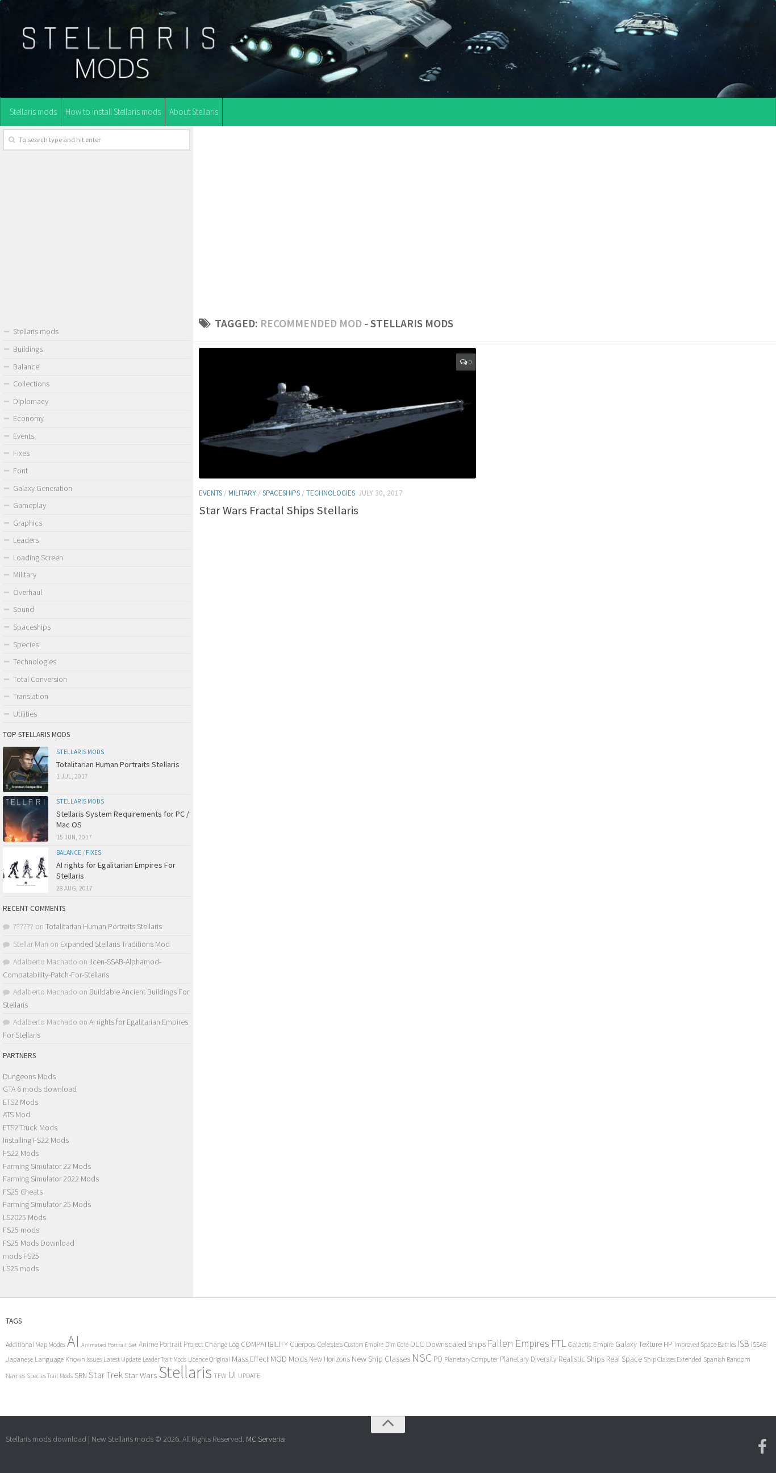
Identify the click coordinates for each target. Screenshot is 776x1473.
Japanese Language (35, 1359)
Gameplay (29, 505)
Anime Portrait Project (171, 1344)
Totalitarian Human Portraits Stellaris (118, 764)
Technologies (330, 493)
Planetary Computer (471, 1359)
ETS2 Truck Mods (30, 1127)
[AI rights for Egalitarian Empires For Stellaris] (25, 870)
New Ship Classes (381, 1358)
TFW (220, 1375)
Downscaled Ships (456, 1344)
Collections (31, 383)
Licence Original (209, 1359)
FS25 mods (21, 1230)
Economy (28, 418)
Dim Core (396, 1345)
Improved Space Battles (705, 1344)
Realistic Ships (581, 1359)
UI (232, 1375)
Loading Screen (38, 557)
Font (20, 470)
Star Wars (140, 1375)
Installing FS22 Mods (36, 1140)
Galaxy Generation (42, 488)
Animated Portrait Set (109, 1345)
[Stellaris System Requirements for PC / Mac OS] (25, 819)
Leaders (26, 540)
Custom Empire (363, 1345)
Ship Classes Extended (673, 1359)
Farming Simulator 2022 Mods (51, 1179)
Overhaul (27, 592)
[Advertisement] (484, 218)
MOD (278, 1359)
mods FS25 (21, 1256)
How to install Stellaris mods (113, 111)
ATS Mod (16, 1114)
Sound (23, 609)
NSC (422, 1357)
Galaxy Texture (638, 1344)
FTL (558, 1343)
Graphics (27, 523)
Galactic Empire (591, 1344)
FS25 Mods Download (38, 1243)
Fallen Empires (518, 1343)
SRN (80, 1375)
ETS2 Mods (20, 1102)
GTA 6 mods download (40, 1089)
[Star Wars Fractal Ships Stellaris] (337, 413)
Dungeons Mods (29, 1076)
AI (73, 1341)
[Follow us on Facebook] (762, 1447)
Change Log (222, 1344)
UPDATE (249, 1375)
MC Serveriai (266, 1439)
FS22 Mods (21, 1153)
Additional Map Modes (35, 1344)
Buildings (28, 349)
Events (210, 493)
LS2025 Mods (24, 1217)
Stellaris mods (33, 111)
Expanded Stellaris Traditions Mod (115, 944)
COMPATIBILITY (264, 1344)
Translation (30, 696)
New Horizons (329, 1359)
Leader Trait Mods (164, 1359)
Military (242, 493)
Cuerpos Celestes (316, 1344)
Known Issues (83, 1359)
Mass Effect (250, 1359)
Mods (298, 1358)
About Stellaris (193, 111)
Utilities (25, 714)
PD (438, 1359)
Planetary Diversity (528, 1359)
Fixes (21, 453)
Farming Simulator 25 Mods (47, 1204)
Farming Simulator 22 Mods (47, 1166)
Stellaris (185, 1372)
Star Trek (106, 1374)
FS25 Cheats (23, 1192)
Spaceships (281, 493)
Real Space (624, 1359)
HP (668, 1344)
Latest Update (122, 1359)
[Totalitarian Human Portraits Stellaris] (25, 769)
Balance (26, 366)
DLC (417, 1344)
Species (26, 644)
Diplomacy (30, 401)
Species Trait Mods (50, 1376)
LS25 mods (21, 1268)
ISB (743, 1343)
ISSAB (758, 1345)
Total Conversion (40, 679)
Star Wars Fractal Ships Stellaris (278, 510)
